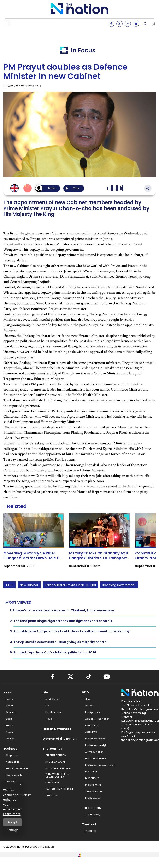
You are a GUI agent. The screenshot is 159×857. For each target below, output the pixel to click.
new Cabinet (29, 585)
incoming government (119, 585)
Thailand (89, 824)
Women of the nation (60, 739)
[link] (33, 544)
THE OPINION (91, 808)
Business (10, 748)
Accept (12, 822)
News (7, 692)
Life (45, 692)
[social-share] (111, 24)
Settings (12, 830)
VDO (85, 692)
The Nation (47, 847)
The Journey (52, 748)
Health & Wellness (57, 729)
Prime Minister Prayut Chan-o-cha (70, 585)
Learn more (12, 814)
